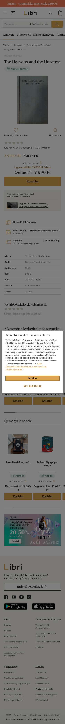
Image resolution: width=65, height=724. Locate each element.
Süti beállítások (32, 386)
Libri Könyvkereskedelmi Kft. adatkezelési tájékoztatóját (26, 367)
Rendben (32, 378)
